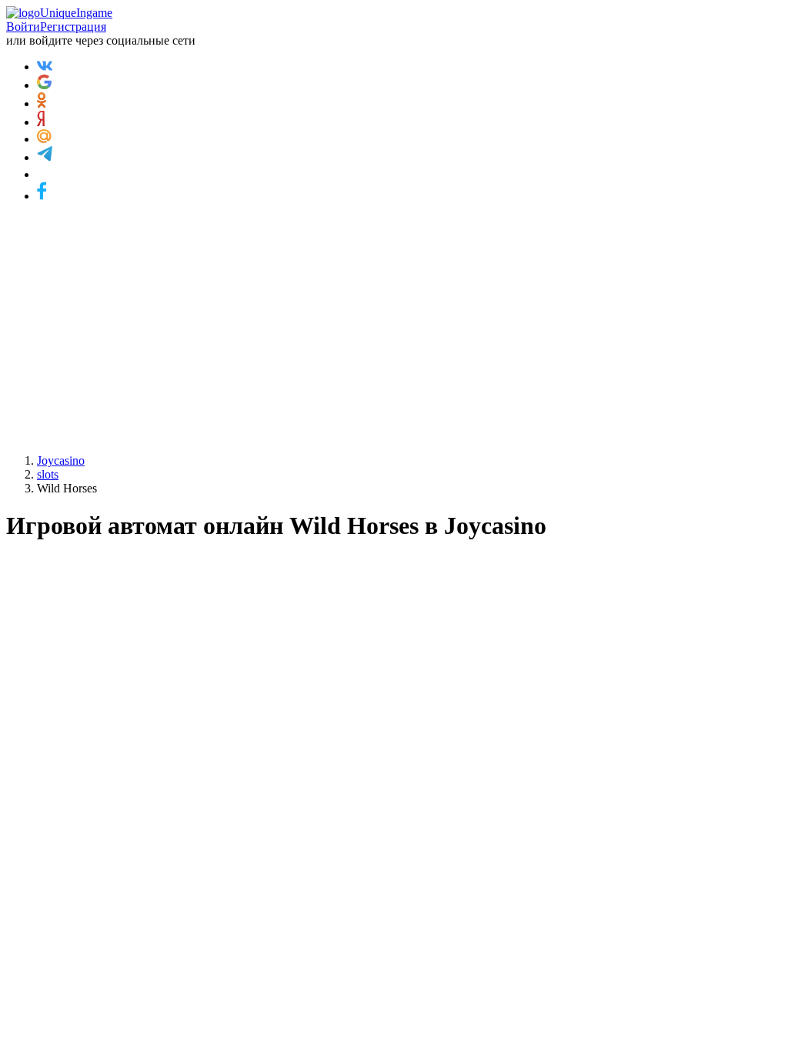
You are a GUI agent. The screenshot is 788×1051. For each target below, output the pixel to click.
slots (47, 474)
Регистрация (73, 26)
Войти (23, 26)
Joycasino (61, 460)
